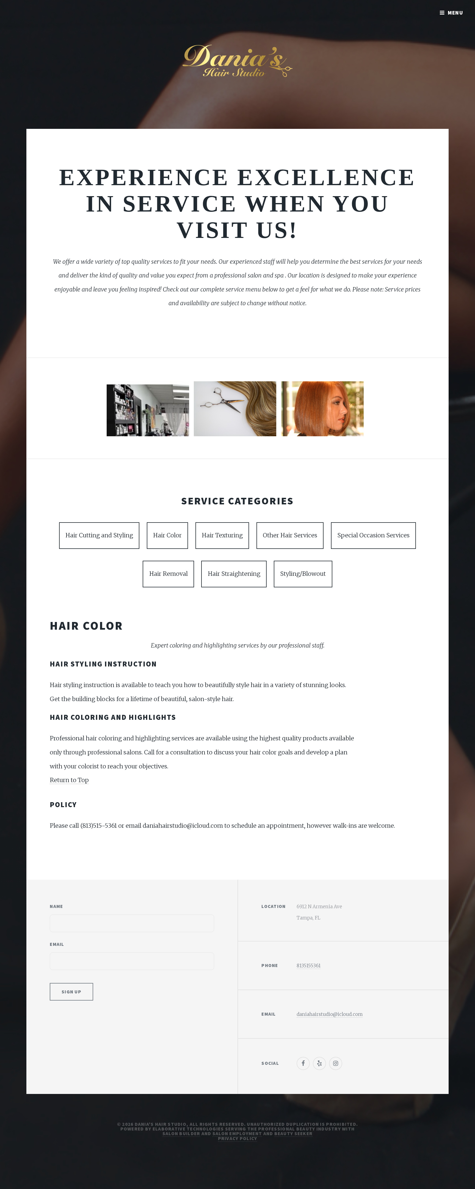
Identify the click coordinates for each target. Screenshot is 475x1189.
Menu (455, 12)
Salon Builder (181, 1133)
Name (56, 906)
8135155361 (309, 966)
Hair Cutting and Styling (99, 535)
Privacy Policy (237, 1138)
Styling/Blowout (303, 573)
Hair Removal (168, 573)
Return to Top (69, 780)
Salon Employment (237, 1133)
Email (57, 944)
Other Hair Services (290, 535)
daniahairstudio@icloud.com (330, 1014)
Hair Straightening (234, 573)
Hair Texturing (222, 535)
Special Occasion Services (373, 535)
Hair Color (167, 535)
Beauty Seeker (293, 1133)
